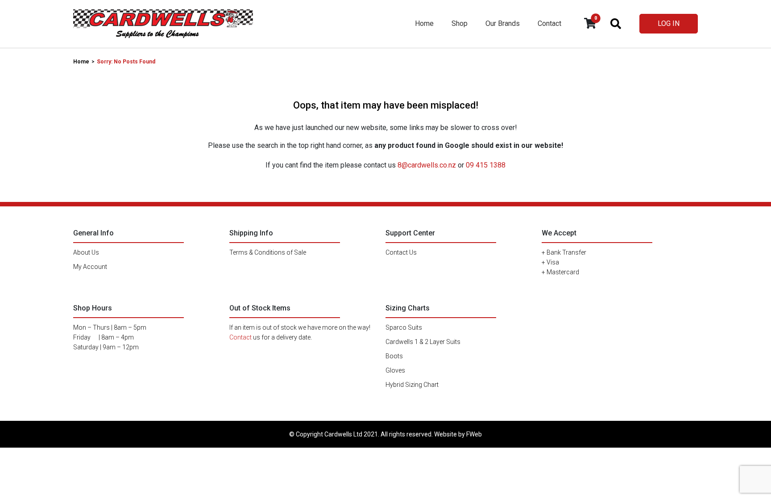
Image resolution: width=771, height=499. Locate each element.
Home (424, 23)
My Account (90, 266)
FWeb (474, 434)
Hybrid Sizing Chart (412, 384)
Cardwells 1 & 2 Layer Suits (423, 341)
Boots (394, 356)
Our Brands (502, 23)
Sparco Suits (404, 327)
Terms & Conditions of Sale (267, 252)
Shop (460, 23)
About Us (86, 252)
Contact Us (401, 252)
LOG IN (669, 23)
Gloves (395, 370)
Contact (549, 23)
